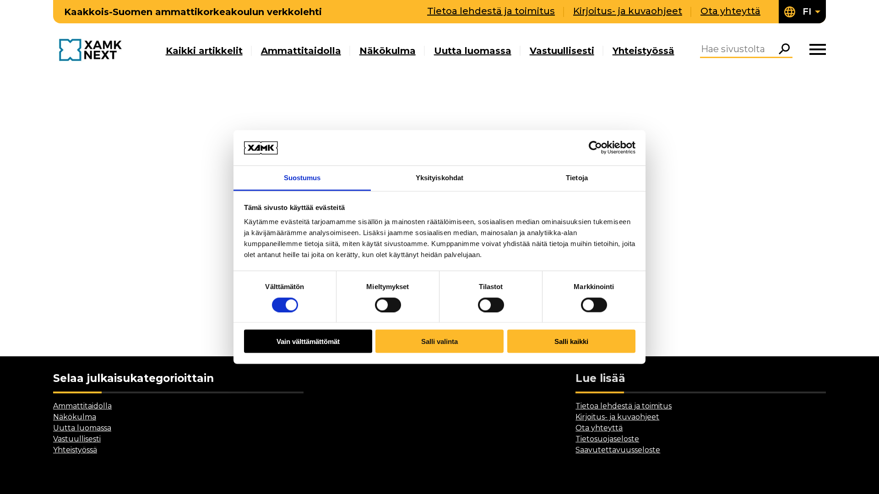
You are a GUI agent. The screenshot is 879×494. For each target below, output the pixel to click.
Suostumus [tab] (302, 177)
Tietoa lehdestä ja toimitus (491, 10)
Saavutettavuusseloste (617, 450)
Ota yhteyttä (730, 10)
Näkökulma (387, 50)
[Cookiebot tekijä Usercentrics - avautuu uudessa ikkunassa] (595, 148)
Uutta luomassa (472, 50)
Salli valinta (439, 341)
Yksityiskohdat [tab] (439, 177)
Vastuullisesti (562, 50)
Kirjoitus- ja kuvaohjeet (627, 10)
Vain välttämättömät (308, 341)
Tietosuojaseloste (607, 439)
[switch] (388, 304)
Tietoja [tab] (577, 177)
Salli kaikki (571, 341)
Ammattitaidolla (301, 50)
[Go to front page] (92, 50)
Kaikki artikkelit (204, 50)
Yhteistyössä (643, 50)
